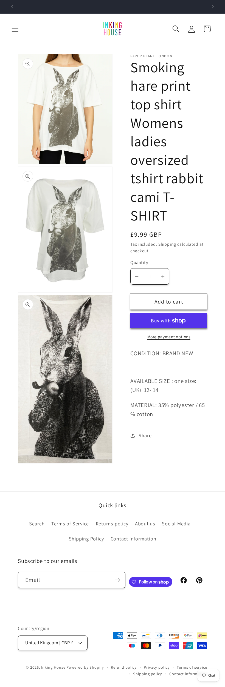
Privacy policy (157, 667)
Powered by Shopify (85, 667)
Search (37, 523)
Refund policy (124, 667)
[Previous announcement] (12, 7)
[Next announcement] (213, 7)
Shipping (167, 244)
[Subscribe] (117, 580)
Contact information (133, 538)
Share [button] (145, 435)
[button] (15, 29)
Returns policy (112, 523)
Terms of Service (70, 523)
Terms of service (192, 667)
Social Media (176, 523)
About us (145, 523)
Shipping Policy (86, 538)
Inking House (53, 667)
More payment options (168, 336)
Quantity (139, 262)
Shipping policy (147, 673)
